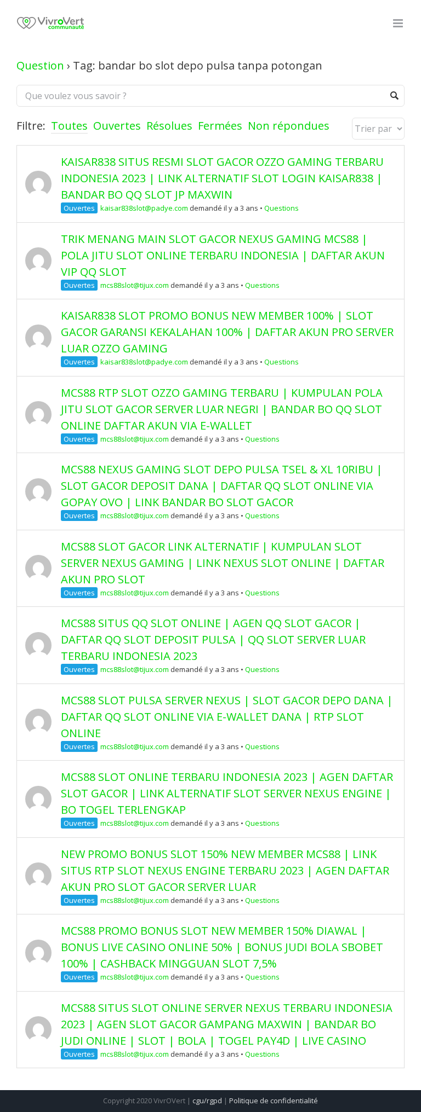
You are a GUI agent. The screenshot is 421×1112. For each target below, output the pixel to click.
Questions (281, 208)
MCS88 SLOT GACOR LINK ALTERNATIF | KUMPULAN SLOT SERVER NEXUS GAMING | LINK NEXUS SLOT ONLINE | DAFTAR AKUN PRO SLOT (222, 563)
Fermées (220, 125)
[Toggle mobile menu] (399, 23)
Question (40, 65)
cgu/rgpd (207, 1100)
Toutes (69, 125)
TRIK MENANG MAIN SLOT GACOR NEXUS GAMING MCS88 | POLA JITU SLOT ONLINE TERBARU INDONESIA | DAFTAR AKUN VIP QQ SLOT (223, 255)
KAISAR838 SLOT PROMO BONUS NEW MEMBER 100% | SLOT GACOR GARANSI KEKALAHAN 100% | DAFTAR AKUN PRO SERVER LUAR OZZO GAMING (227, 332)
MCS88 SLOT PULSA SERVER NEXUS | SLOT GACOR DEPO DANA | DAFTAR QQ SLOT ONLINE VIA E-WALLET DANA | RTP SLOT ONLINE (227, 716)
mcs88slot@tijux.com (134, 285)
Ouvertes (117, 125)
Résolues (169, 125)
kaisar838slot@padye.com (144, 208)
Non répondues (288, 125)
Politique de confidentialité (273, 1100)
